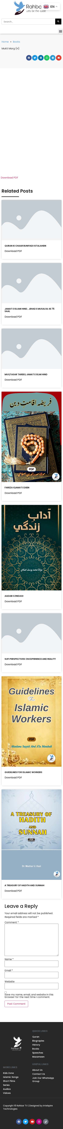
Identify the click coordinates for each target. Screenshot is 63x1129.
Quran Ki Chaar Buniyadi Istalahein (25, 245)
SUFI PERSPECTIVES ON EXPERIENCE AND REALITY (30, 658)
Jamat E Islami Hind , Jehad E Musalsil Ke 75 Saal (29, 310)
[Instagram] (39, 1121)
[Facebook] (19, 1121)
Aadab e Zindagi (14, 595)
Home (5, 41)
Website (10, 981)
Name (9, 959)
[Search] (58, 21)
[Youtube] (32, 1121)
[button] (60, 31)
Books (16, 41)
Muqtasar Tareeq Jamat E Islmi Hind (26, 374)
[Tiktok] (45, 1121)
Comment (12, 922)
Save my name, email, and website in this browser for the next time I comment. (29, 995)
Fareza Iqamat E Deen (17, 487)
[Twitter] (25, 1121)
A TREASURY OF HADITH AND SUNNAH (24, 885)
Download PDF (9, 177)
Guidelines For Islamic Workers (23, 772)
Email (9, 970)
